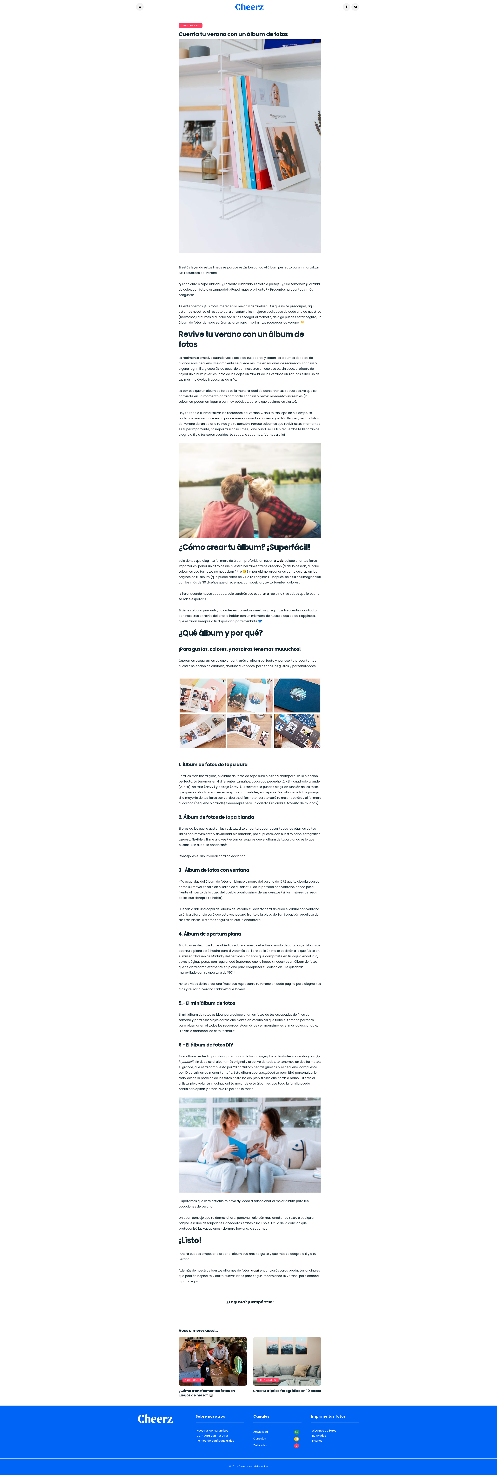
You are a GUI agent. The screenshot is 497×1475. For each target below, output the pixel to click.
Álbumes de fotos (324, 1430)
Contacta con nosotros (213, 1435)
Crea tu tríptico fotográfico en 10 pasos (287, 1390)
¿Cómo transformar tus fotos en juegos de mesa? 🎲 (207, 1393)
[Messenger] (253, 1311)
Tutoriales (190, 25)
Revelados (319, 1435)
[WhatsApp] (250, 1311)
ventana (239, 870)
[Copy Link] (256, 1311)
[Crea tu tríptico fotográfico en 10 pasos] (287, 1361)
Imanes (317, 1440)
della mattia (261, 1466)
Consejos (259, 1438)
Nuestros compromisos (212, 1430)
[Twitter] (246, 1311)
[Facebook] (243, 1311)
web (280, 560)
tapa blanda (240, 817)
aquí (255, 1270)
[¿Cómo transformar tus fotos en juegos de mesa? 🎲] (213, 1361)
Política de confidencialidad (215, 1440)
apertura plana (223, 934)
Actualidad (260, 1431)
